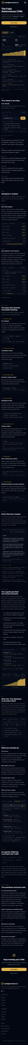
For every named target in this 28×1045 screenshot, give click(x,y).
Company (3, 1011)
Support (3, 1005)
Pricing (3, 1002)
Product (3, 997)
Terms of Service (5, 1028)
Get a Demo (14, 23)
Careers (3, 1017)
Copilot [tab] (12, 32)
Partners (3, 1014)
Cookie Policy (4, 1031)
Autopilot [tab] (5, 32)
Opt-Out (3, 1033)
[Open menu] (25, 2)
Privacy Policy (5, 1026)
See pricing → (14, 26)
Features (3, 1000)
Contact (3, 1019)
